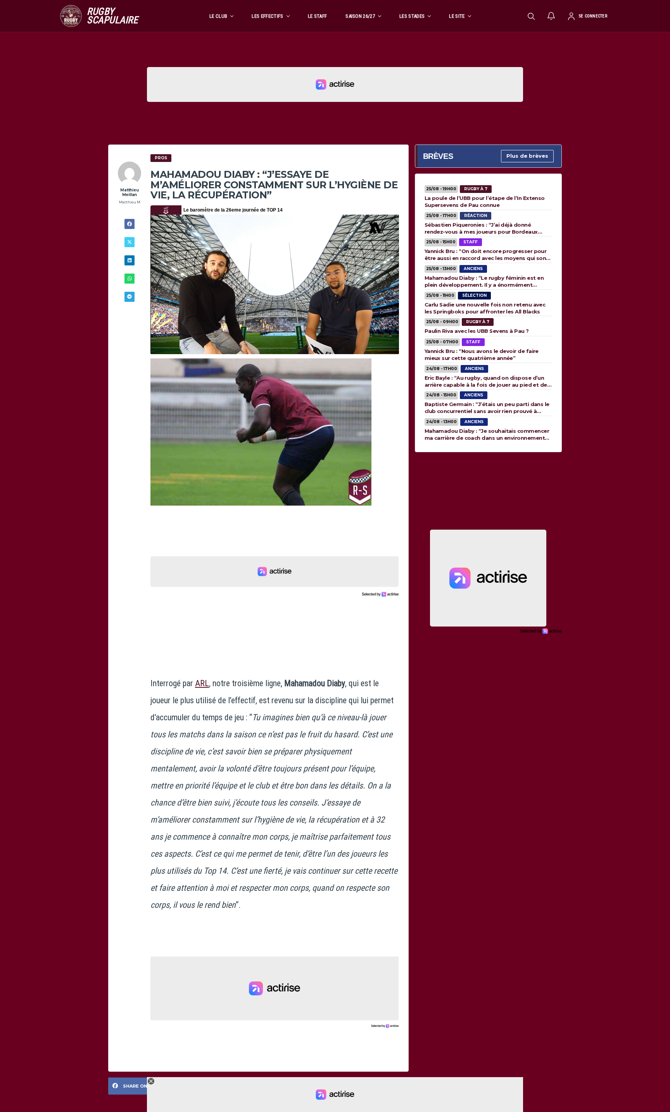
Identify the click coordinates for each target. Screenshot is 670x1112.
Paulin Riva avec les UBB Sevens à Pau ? (477, 331)
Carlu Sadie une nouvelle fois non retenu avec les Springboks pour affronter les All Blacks (485, 308)
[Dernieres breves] (551, 16)
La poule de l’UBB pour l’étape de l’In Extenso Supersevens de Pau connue (485, 201)
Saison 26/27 (360, 16)
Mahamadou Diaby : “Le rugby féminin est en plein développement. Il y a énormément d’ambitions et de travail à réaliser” (484, 281)
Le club (218, 16)
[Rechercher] (531, 16)
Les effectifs (267, 16)
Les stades (412, 16)
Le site (457, 16)
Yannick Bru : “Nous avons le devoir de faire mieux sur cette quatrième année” (482, 354)
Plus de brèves (527, 156)
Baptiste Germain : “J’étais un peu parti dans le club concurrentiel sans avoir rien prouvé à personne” (487, 407)
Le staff (317, 16)
